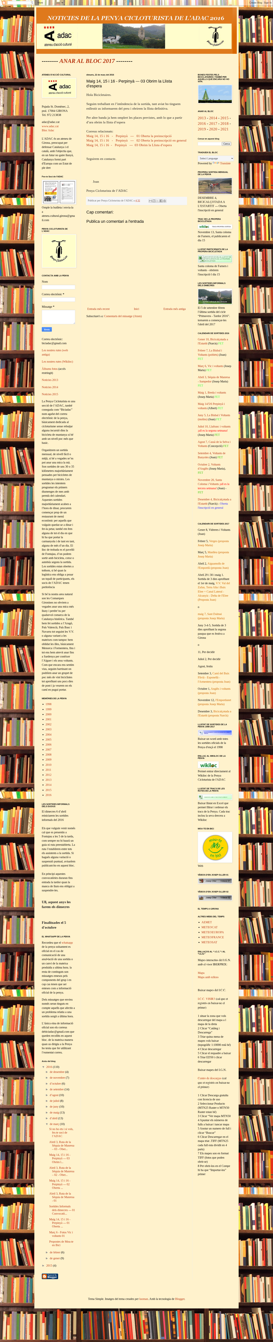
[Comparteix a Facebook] (161, 201)
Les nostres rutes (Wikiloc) (57, 361)
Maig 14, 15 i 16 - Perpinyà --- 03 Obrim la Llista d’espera (129, 145)
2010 (48, 764)
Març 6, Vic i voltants (211, 366)
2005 (48, 739)
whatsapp (67, 942)
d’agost (54, 1095)
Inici (136, 308)
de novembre (58, 1077)
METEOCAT (210, 927)
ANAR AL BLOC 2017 (87, 60)
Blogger (179, 1298)
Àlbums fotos (50, 368)
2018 (224, 123)
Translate (225, 163)
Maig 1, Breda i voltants (212, 392)
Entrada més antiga (174, 308)
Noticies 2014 (50, 387)
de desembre (57, 1071)
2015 (48, 790)
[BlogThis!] (154, 201)
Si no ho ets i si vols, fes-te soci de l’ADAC (61, 1132)
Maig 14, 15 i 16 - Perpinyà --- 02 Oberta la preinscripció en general (136, 140)
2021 (224, 129)
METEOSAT (209, 942)
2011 (48, 769)
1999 (48, 709)
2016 (48, 795)
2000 (48, 714)
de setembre (57, 1089)
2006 (48, 744)
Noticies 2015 (50, 394)
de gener (55, 1258)
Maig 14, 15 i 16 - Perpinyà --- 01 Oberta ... (59, 1223)
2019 (202, 129)
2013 (48, 779)
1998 (48, 704)
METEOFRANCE (213, 937)
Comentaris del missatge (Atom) (123, 316)
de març (55, 1124)
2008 (48, 754)
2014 (48, 784)
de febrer (55, 1252)
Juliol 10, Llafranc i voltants (214, 426)
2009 (48, 759)
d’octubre (56, 1083)
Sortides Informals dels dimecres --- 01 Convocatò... (62, 1210)
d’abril (54, 1118)
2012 (48, 774)
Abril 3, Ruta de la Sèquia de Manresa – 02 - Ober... (61, 1171)
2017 (213, 123)
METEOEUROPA (213, 932)
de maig (55, 1112)
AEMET (207, 922)
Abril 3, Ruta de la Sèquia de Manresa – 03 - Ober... (61, 1145)
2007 (48, 749)
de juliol (55, 1100)
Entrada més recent (98, 308)
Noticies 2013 (50, 379)
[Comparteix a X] (157, 201)
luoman (143, 1298)
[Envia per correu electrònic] (150, 201)
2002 (48, 724)
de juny (54, 1106)
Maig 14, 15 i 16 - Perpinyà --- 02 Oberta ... (59, 1184)
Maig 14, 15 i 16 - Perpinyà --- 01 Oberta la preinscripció (129, 136)
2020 (213, 129)
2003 (48, 729)
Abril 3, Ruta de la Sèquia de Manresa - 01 (61, 1197)
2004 (48, 734)
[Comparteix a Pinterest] (164, 201)
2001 (48, 719)
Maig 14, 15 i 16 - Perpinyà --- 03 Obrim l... (59, 1158)
